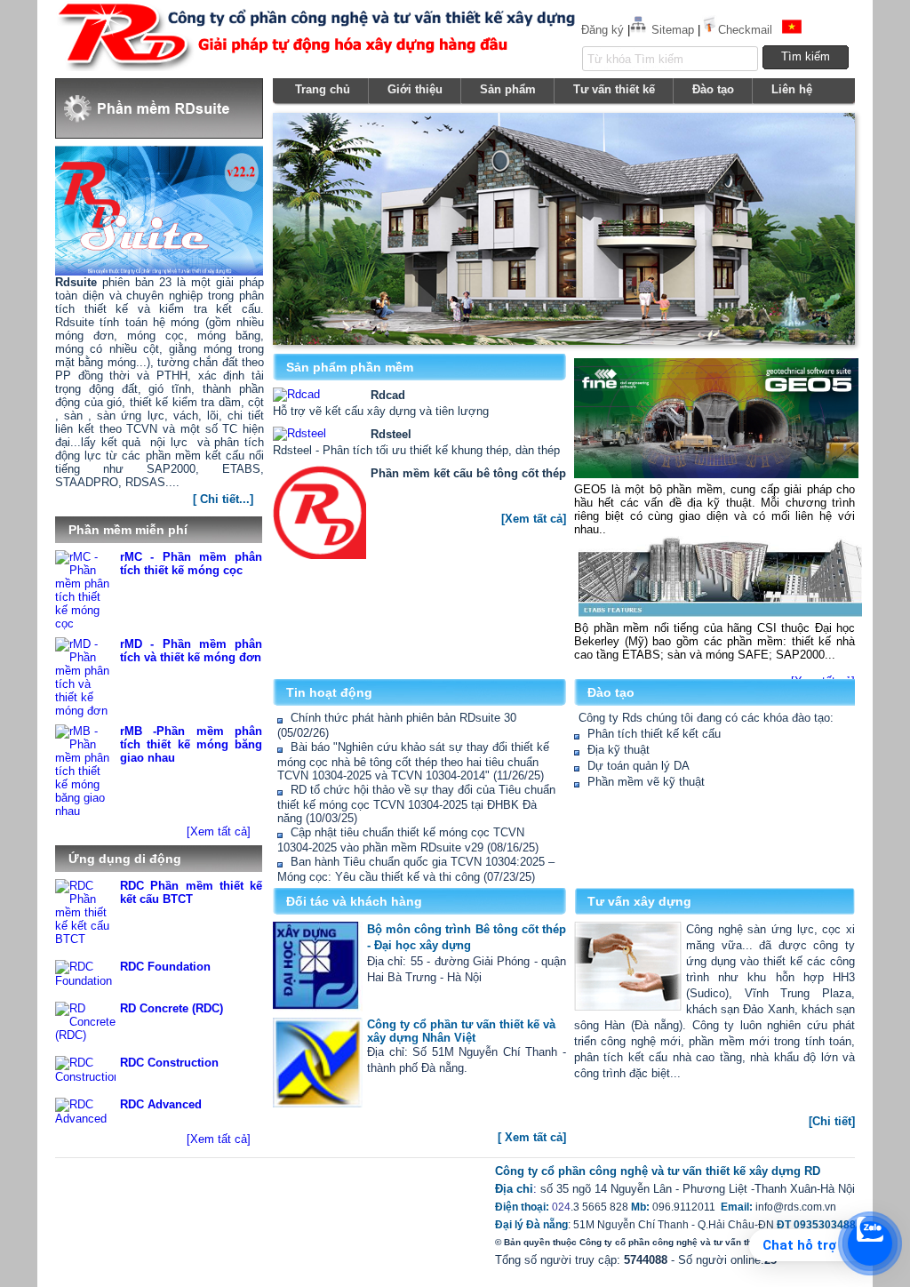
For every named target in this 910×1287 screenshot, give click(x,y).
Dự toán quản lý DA (638, 765)
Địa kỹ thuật (618, 749)
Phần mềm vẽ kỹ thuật (646, 781)
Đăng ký (602, 29)
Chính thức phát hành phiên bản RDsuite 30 (403, 717)
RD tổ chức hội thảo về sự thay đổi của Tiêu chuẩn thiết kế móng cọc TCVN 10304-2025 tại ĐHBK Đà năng (416, 804)
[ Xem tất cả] (532, 1137)
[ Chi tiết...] (223, 499)
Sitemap (673, 29)
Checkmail (745, 29)
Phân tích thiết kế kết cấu (654, 733)
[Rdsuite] (260, 492)
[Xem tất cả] (219, 831)
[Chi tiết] (832, 1121)
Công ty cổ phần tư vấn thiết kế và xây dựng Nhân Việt (461, 1031)
